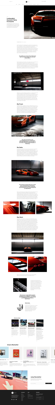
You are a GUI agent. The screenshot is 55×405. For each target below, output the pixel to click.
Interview (34, 4)
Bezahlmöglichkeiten (30, 395)
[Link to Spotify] (17, 399)
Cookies (22, 400)
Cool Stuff (30, 4)
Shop (16, 4)
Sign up (48, 383)
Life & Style (23, 4)
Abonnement (29, 394)
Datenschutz (22, 395)
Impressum (22, 394)
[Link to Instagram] (15, 399)
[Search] (43, 1)
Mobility (19, 4)
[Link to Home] (27, 2)
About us (38, 4)
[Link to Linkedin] (14, 399)
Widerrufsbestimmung (30, 396)
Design (27, 4)
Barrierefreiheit (23, 396)
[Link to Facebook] (12, 399)
